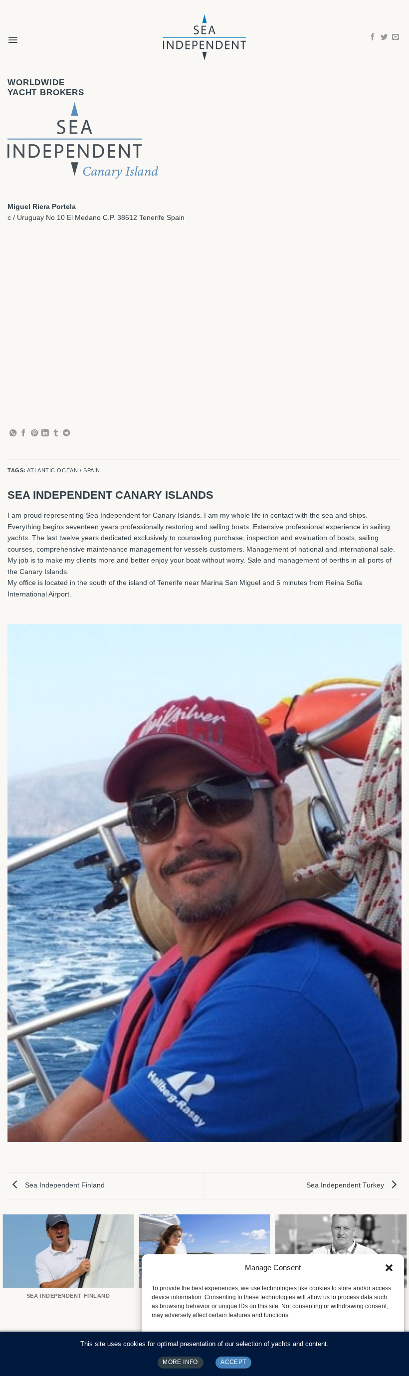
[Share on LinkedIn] (44, 433)
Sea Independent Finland (64, 1185)
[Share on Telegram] (66, 433)
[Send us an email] (395, 37)
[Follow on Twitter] (384, 37)
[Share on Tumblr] (55, 433)
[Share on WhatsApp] (12, 433)
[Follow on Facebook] (372, 37)
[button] (389, 1268)
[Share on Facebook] (23, 433)
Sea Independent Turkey (346, 1185)
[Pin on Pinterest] (34, 433)
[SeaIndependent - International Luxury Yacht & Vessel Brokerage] (204, 37)
